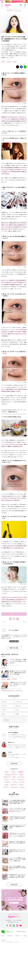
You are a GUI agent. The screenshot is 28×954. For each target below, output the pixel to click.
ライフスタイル (14, 787)
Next (24, 621)
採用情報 (24, 935)
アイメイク (9, 60)
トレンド (9, 61)
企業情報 (3, 935)
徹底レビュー (7, 777)
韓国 (14, 777)
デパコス (21, 784)
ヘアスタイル (20, 779)
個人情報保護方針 (10, 935)
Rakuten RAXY (8, 5)
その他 (17, 714)
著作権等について (18, 935)
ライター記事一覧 (14, 641)
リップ (13, 779)
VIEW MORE (14, 763)
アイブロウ (14, 679)
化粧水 (6, 784)
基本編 (8, 679)
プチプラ (15, 782)
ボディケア (18, 706)
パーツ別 (21, 782)
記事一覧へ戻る (14, 648)
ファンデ (6, 787)
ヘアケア (3, 710)
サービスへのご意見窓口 (17, 920)
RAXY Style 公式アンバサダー (8, 690)
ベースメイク (18, 702)
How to (3, 61)
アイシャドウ (19, 690)
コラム (3, 714)
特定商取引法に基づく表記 (13, 922)
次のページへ (14, 614)
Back (3, 621)
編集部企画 (21, 772)
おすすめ (13, 772)
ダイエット (13, 784)
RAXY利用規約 (8, 920)
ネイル (17, 710)
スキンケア (4, 702)
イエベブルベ (7, 782)
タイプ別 (14, 61)
